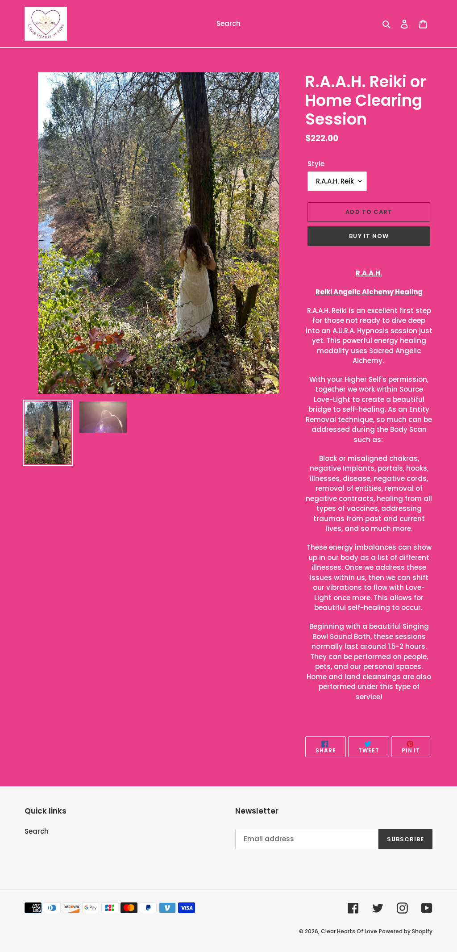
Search (37, 831)
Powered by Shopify (405, 931)
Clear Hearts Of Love (349, 931)
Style (315, 163)
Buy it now (368, 236)
